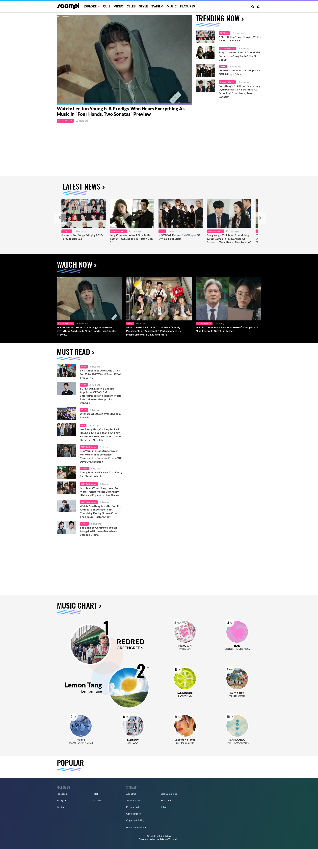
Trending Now (218, 18)
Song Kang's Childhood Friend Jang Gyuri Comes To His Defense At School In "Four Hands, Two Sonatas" (240, 91)
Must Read (73, 351)
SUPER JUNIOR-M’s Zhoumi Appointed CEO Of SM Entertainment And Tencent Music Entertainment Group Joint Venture (100, 395)
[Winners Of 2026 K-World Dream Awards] (66, 413)
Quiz (106, 6)
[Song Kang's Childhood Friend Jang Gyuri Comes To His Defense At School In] (229, 213)
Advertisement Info (136, 826)
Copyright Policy (135, 820)
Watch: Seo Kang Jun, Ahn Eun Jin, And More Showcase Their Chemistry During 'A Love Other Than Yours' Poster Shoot (100, 511)
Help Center (167, 800)
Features (187, 6)
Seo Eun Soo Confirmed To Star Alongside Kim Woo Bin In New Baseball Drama (98, 531)
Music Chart (77, 605)
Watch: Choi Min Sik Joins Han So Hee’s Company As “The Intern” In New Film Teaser (227, 329)
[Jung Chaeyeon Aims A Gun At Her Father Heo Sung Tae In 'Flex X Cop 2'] (205, 52)
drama (84, 468)
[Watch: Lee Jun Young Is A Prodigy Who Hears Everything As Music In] (124, 60)
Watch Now (74, 264)
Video (118, 6)
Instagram (62, 800)
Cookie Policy (133, 813)
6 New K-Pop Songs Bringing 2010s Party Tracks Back (240, 38)
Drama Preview (65, 121)
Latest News (81, 186)
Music (172, 6)
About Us (131, 793)
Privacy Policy (133, 807)
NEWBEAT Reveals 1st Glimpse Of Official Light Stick (239, 72)
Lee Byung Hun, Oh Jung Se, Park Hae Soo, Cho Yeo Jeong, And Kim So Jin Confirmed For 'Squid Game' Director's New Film (100, 435)
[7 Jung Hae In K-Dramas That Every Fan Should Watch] (66, 472)
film (83, 425)
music (83, 367)
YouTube (96, 800)
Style (143, 6)
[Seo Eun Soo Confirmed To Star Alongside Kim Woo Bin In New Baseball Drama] (66, 527)
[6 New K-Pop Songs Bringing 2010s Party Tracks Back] (205, 36)
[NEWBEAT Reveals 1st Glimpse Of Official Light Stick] (205, 70)
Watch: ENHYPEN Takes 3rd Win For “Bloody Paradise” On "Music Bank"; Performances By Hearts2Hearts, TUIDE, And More (153, 331)
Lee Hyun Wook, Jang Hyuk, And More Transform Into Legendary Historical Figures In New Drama (99, 491)
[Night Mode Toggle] (258, 7)
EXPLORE (90, 6)
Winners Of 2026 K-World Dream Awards (100, 415)
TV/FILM (157, 6)
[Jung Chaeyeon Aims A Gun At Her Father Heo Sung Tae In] (132, 213)
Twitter (60, 807)
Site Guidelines (169, 793)
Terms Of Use (133, 800)
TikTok (94, 793)
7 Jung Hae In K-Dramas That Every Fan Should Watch (101, 474)
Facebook (62, 793)
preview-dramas (88, 447)
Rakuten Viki (166, 839)
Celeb (131, 6)
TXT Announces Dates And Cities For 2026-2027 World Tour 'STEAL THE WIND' (100, 374)
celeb (83, 385)
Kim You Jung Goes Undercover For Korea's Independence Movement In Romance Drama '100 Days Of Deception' (101, 456)
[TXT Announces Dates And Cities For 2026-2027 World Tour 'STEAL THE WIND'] (66, 370)
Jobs (163, 807)
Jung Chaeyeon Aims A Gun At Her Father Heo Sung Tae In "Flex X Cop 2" (239, 56)
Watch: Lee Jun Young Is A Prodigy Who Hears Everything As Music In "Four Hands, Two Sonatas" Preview (121, 111)
